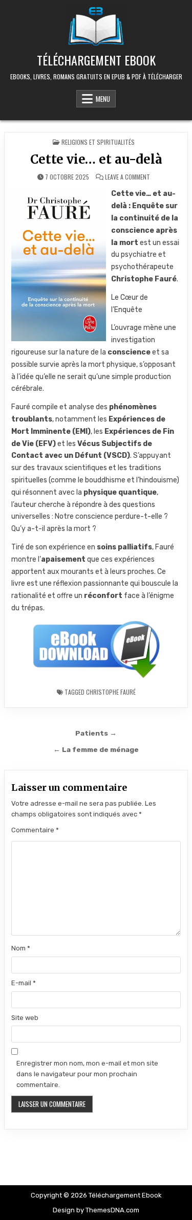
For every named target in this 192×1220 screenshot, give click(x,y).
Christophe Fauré (111, 691)
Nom (20, 948)
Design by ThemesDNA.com (96, 1210)
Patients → (96, 733)
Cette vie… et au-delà (96, 159)
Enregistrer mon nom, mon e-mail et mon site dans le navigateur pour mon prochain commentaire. (87, 1074)
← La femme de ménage (96, 749)
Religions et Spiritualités (98, 142)
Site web (24, 1018)
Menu (103, 99)
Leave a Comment (127, 177)
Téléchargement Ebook (96, 60)
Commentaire (35, 830)
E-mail (23, 983)
